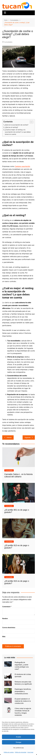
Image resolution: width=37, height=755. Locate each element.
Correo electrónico (8, 627)
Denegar (18, 742)
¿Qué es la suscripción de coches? (16, 125)
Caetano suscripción (22, 166)
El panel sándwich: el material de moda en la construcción (23, 701)
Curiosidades (8, 42)
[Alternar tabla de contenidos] (30, 122)
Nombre (5, 618)
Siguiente (27, 437)
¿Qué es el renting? (11, 127)
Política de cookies (9, 752)
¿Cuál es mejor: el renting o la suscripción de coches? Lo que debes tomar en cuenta (18, 132)
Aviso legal (30, 752)
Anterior (9, 437)
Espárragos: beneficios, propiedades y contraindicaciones (23, 691)
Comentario (6, 606)
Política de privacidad (20, 752)
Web (3, 636)
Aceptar (18, 737)
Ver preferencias (18, 748)
